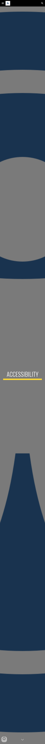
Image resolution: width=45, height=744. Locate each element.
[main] (22, 375)
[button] (3, 3)
